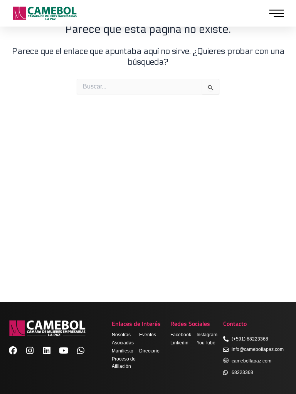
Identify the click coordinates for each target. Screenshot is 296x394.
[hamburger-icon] (274, 13)
